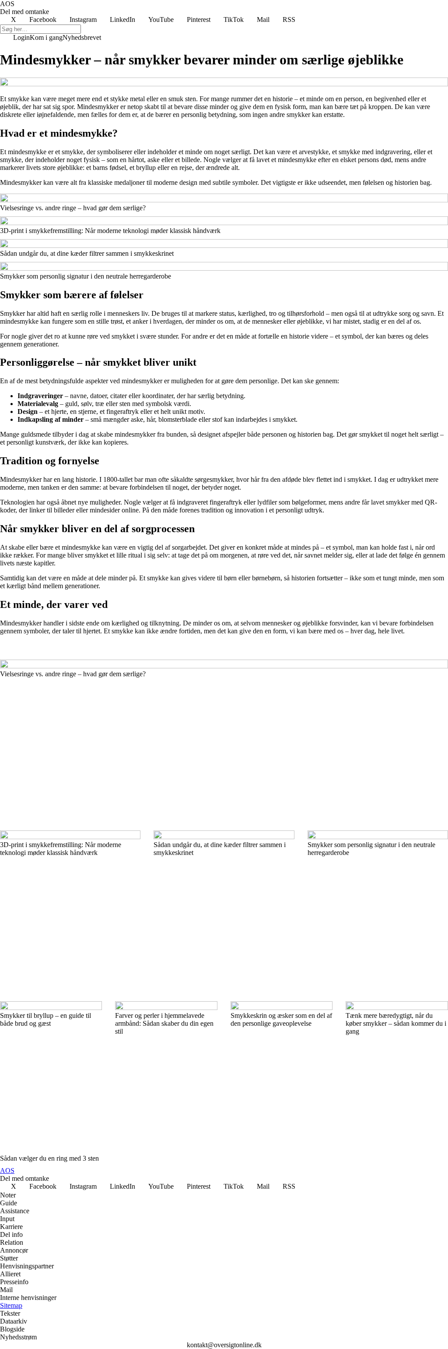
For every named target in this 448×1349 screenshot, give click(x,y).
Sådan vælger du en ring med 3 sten (49, 1158)
